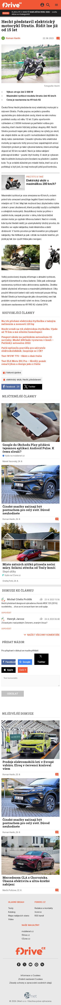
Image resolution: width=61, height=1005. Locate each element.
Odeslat (12, 693)
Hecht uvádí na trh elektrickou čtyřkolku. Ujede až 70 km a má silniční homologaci (29, 330)
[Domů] (12, 5)
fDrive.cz (26, 935)
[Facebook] (19, 965)
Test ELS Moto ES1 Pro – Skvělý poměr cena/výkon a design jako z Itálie (23, 362)
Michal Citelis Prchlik (19, 599)
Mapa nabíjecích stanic (18, 915)
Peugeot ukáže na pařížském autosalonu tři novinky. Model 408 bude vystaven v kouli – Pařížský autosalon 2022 (27, 339)
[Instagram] (36, 965)
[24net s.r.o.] (30, 997)
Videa (10, 919)
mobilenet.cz (28, 931)
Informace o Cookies (30, 975)
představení (35, 379)
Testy (10, 908)
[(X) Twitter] (24, 965)
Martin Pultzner (9, 890)
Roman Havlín (9, 519)
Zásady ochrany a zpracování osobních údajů (30, 983)
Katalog (11, 912)
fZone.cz (26, 938)
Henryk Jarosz (15, 618)
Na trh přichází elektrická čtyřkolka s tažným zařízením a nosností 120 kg (28, 322)
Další (22, 670)
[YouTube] (30, 965)
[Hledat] (48, 5)
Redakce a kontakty (44, 908)
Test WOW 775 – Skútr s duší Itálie (21, 355)
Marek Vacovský (10, 461)
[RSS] (42, 965)
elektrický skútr (13, 379)
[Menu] (56, 5)
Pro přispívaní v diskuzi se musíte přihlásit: (20, 650)
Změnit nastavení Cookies (30, 979)
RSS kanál (39, 915)
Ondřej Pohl (8, 581)
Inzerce (38, 912)
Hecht (25, 379)
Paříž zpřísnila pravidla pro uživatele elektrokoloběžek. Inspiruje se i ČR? (23, 349)
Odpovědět (6, 613)
